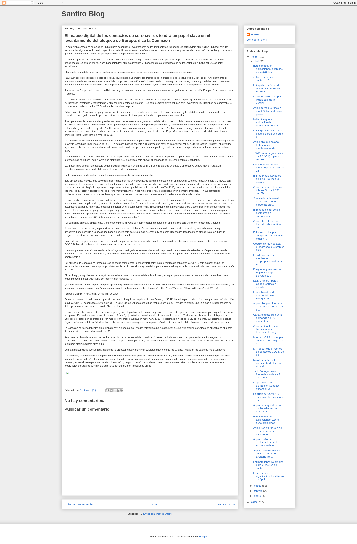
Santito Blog (83, 14)
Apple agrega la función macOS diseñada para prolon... (267, 111)
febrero (258, 490)
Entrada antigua (224, 504)
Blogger (203, 536)
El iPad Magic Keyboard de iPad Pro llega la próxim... (267, 178)
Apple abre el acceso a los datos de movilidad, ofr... (268, 224)
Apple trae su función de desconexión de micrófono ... (267, 431)
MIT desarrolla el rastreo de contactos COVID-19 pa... (268, 351)
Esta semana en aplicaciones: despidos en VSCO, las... (268, 68)
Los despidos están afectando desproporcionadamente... (268, 260)
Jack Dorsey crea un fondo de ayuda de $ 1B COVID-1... (266, 374)
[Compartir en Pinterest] (121, 390)
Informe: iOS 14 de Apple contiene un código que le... (268, 340)
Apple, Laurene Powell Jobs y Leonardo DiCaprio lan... (266, 453)
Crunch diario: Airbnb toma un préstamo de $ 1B (268, 167)
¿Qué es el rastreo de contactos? (266, 78)
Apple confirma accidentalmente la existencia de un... (265, 442)
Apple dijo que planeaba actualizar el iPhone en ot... (268, 306)
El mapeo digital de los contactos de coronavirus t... (266, 212)
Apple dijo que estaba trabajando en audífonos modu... (266, 145)
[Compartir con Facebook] (118, 390)
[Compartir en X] (114, 390)
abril (257, 61)
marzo (258, 485)
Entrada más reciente (79, 504)
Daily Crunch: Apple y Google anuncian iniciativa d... (265, 283)
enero (258, 495)
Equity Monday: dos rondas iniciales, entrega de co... (264, 295)
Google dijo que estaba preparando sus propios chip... (268, 246)
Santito (255, 34)
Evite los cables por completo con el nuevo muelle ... (268, 235)
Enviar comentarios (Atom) (157, 513)
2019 (254, 502)
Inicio (153, 504)
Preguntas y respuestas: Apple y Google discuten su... (267, 272)
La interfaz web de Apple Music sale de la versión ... (267, 99)
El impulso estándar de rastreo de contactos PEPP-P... (266, 88)
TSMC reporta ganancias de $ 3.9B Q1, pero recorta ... (268, 156)
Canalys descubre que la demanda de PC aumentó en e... (267, 317)
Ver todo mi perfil (257, 39)
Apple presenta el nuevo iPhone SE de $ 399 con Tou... (267, 190)
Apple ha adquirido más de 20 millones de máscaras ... (267, 408)
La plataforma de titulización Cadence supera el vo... (266, 385)
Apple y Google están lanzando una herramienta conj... (266, 329)
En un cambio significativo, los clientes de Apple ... (268, 476)
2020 (254, 56)
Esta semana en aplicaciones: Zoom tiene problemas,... (266, 419)
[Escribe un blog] (111, 390)
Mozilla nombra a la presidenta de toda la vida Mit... (267, 363)
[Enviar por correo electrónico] (107, 390)
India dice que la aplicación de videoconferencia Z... (267, 122)
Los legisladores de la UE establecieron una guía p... (268, 133)
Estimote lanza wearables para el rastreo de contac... (268, 465)
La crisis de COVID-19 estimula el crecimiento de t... (268, 397)
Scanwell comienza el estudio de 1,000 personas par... (266, 201)
